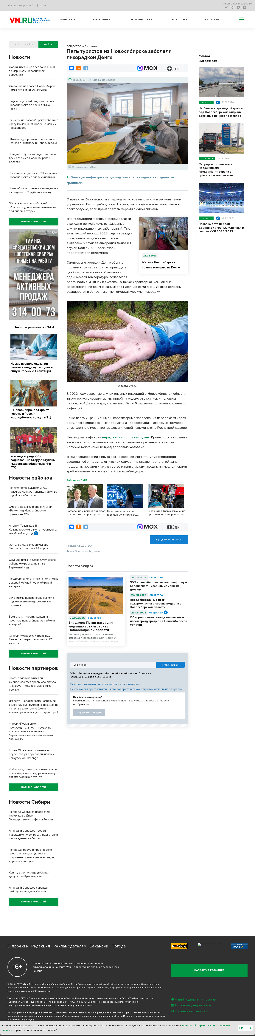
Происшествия (140, 19)
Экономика (101, 19)
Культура (212, 19)
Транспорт (178, 19)
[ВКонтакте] (71, 68)
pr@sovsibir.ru (59, 1005)
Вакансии (99, 946)
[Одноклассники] (78, 68)
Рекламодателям (69, 946)
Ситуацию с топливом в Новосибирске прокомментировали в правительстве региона (216, 169)
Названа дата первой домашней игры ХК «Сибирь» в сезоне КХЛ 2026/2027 (221, 227)
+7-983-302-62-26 (87, 1005)
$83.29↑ (41, 5)
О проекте (17, 946)
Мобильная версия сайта (190, 1011)
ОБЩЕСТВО (94, 618)
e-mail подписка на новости (195, 999)
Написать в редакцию (209, 970)
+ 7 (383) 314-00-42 (77, 1002)
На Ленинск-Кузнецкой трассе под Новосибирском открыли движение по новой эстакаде (221, 112)
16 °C (31, 5)
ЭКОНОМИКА (206, 158)
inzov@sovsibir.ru (129, 1002)
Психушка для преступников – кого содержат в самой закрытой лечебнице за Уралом (126, 689)
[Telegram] (85, 68)
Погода (118, 946)
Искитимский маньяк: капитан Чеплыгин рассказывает (105, 684)
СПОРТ (206, 218)
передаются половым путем (126, 437)
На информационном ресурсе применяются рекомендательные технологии (48, 1012)
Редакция (40, 946)
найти (48, 44)
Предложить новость (169, 539)
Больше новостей (33, 221)
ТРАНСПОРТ (206, 102)
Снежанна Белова (103, 79)
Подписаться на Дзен (89, 712)
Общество (66, 19)
